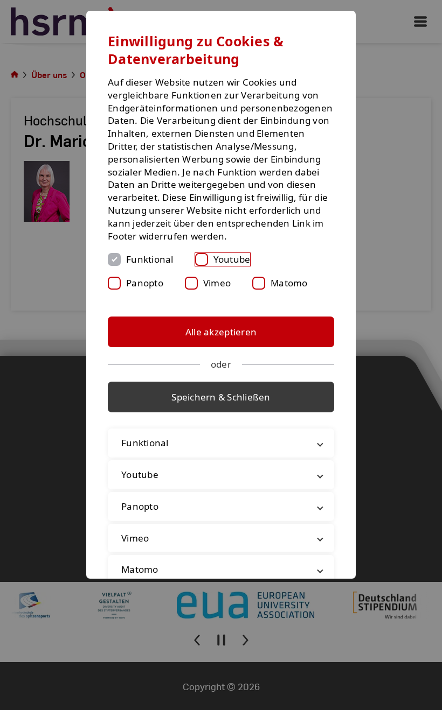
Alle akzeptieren (221, 332)
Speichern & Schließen (220, 397)
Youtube (232, 259)
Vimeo (217, 283)
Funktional (150, 259)
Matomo (289, 283)
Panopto (144, 283)
